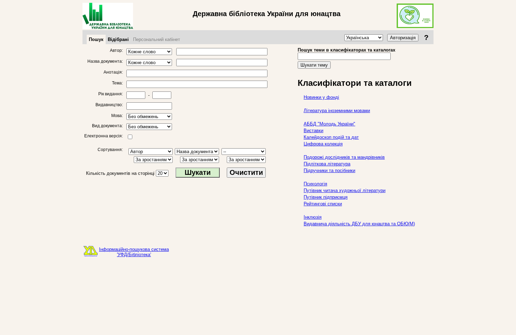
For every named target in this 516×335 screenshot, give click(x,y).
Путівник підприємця (326, 197)
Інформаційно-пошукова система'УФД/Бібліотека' (134, 252)
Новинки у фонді (321, 97)
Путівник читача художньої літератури (344, 190)
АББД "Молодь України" (329, 124)
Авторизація (403, 37)
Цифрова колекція (323, 143)
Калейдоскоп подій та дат (331, 137)
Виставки (313, 130)
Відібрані (118, 39)
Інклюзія (313, 217)
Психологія (315, 183)
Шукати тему (314, 65)
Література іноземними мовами (337, 110)
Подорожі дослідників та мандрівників (344, 157)
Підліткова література (327, 163)
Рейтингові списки (323, 203)
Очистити (246, 172)
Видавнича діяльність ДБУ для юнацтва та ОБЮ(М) (359, 223)
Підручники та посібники (329, 170)
